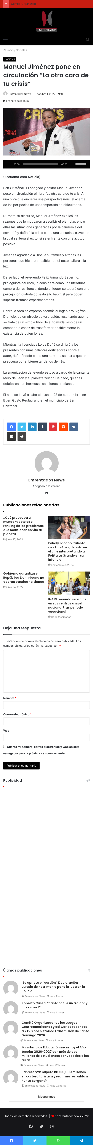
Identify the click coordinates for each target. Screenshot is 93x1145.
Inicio (10, 50)
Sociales (21, 50)
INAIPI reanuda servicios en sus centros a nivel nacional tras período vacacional (67, 605)
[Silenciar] (72, 164)
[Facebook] (11, 427)
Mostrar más (46, 1096)
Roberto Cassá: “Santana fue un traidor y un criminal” (54, 1005)
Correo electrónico (17, 714)
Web (6, 730)
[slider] (81, 164)
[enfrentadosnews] (46, 21)
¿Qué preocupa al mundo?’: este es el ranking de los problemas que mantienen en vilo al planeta (23, 525)
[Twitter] (22, 427)
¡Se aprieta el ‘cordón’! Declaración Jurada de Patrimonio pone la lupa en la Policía (53, 986)
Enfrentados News (20, 94)
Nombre (9, 698)
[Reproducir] (9, 164)
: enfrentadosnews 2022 (72, 1116)
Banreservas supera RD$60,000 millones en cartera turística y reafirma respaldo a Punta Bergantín (55, 1076)
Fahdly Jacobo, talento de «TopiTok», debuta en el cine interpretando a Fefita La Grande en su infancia (67, 551)
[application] (46, 164)
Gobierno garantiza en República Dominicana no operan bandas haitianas (23, 577)
